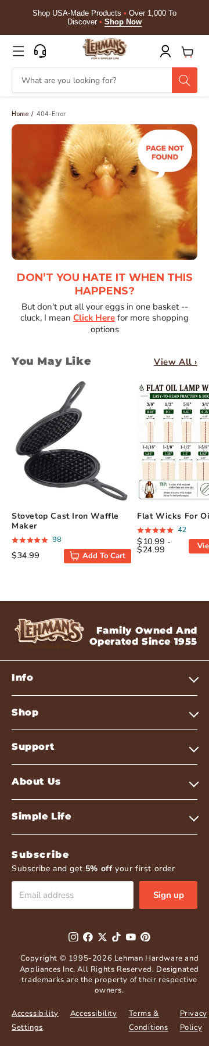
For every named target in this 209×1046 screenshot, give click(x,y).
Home (20, 114)
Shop (25, 712)
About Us (36, 781)
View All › (175, 362)
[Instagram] (73, 937)
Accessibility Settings (35, 1020)
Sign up (168, 895)
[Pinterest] (145, 937)
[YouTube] (131, 937)
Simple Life (41, 816)
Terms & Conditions (148, 1020)
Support (33, 746)
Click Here (94, 317)
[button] (18, 51)
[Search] (184, 80)
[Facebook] (88, 937)
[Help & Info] (40, 51)
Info (22, 677)
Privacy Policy (193, 1020)
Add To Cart (103, 556)
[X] (102, 937)
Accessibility (93, 1013)
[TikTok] (116, 937)
